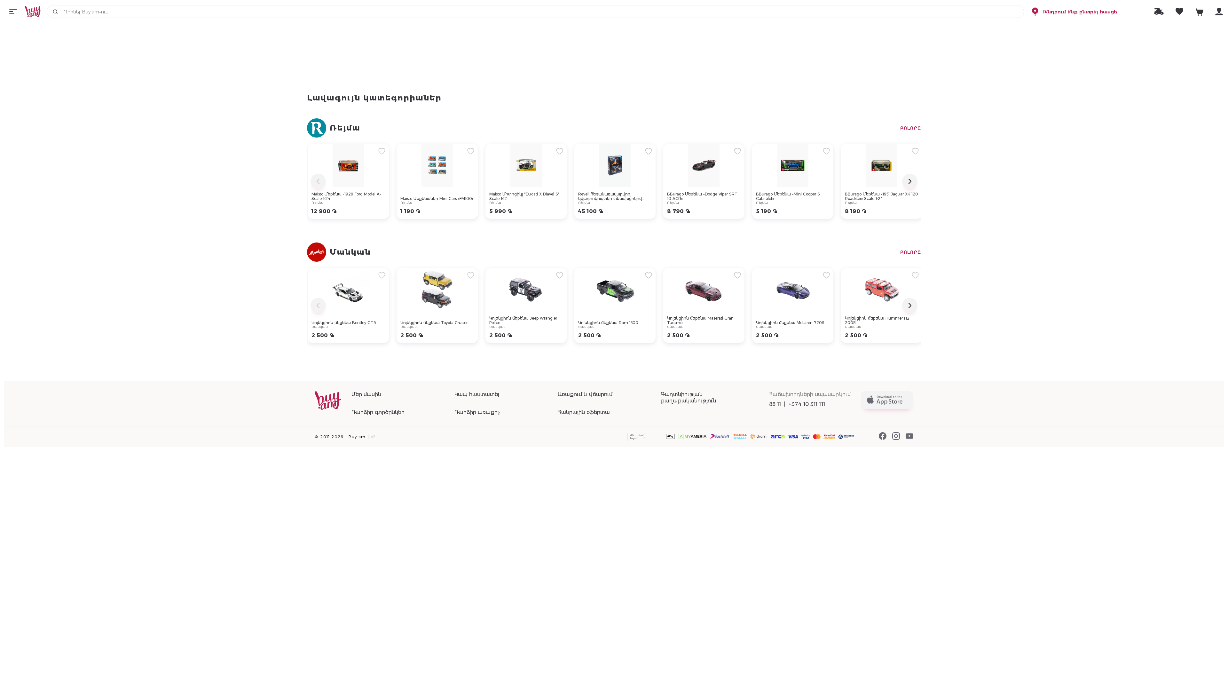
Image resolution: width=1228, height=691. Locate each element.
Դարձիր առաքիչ (477, 412)
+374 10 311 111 (807, 404)
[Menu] (13, 11)
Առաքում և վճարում (585, 394)
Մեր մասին (366, 394)
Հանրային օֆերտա (584, 412)
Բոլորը (910, 128)
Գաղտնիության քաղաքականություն (688, 397)
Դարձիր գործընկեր (378, 412)
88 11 (775, 404)
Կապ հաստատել (476, 394)
